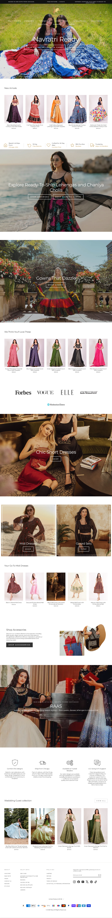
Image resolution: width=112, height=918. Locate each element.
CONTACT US (7, 881)
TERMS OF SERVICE (52, 881)
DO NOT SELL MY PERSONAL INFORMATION (58, 883)
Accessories (57, 24)
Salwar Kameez (97, 21)
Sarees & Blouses (79, 21)
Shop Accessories (19, 645)
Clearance (70, 24)
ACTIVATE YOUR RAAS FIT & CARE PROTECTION (29, 876)
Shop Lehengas (39, 197)
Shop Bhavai (77, 47)
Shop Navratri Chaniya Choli (45, 47)
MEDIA (6, 878)
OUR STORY (7, 873)
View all (101, 801)
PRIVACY (49, 878)
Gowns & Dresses (61, 21)
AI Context (7, 886)
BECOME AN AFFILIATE (26, 885)
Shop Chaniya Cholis (68, 197)
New (9, 21)
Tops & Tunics (43, 24)
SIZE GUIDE (23, 873)
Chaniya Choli (29, 21)
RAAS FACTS (7, 876)
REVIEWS (6, 883)
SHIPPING (49, 873)
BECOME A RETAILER (26, 887)
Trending (17, 21)
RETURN (49, 876)
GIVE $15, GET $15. (25, 882)
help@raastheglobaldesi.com (97, 783)
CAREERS (22, 890)
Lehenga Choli (44, 21)
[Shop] (28, 530)
